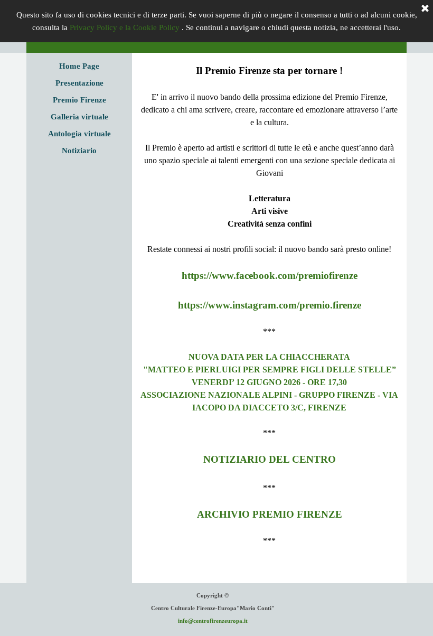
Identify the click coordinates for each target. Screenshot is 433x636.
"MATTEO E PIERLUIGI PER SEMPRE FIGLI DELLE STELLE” (269, 369)
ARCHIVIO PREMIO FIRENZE (269, 514)
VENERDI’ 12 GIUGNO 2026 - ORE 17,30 (269, 382)
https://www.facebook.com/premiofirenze (269, 275)
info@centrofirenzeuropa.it (213, 621)
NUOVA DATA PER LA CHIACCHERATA (269, 356)
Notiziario (79, 150)
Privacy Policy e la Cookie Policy (125, 27)
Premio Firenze (79, 100)
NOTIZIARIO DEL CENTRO (269, 459)
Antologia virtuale (79, 133)
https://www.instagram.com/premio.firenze (269, 305)
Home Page (79, 66)
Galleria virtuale (79, 117)
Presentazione (79, 83)
